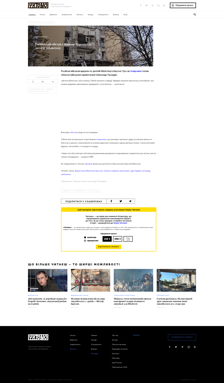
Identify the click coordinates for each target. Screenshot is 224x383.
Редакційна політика (119, 349)
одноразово (92, 240)
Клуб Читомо (117, 363)
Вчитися (80, 15)
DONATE (136, 335)
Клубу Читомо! (120, 223)
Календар (94, 354)
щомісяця (91, 237)
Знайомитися (67, 15)
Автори (115, 340)
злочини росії (36, 22)
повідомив (135, 71)
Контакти (115, 354)
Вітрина (116, 15)
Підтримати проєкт (108, 247)
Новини (32, 15)
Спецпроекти (103, 15)
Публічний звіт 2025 (119, 367)
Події (125, 15)
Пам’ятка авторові (119, 344)
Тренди (90, 15)
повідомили (101, 139)
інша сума (128, 239)
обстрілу (74, 132)
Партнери (115, 358)
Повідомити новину (182, 337)
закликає (88, 164)
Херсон (50, 22)
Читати (42, 15)
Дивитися (53, 15)
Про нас (115, 335)
